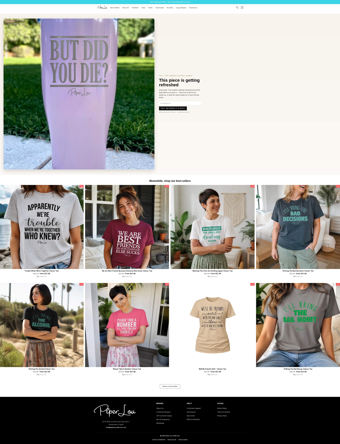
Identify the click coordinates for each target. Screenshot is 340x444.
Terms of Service (223, 412)
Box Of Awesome (162, 419)
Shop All (125, 8)
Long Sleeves (181, 8)
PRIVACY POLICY (183, 439)
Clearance (193, 8)
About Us (159, 408)
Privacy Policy (222, 416)
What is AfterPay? (193, 419)
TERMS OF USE (171, 439)
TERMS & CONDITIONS (158, 439)
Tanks (150, 8)
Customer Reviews (163, 412)
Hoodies (170, 8)
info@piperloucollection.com (116, 427)
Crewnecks (159, 8)
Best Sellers (115, 8)
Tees (143, 8)
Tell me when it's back (173, 108)
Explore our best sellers (170, 386)
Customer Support (194, 408)
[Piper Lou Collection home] (116, 410)
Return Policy (222, 408)
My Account (191, 412)
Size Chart (191, 416)
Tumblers (135, 8)
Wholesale (160, 423)
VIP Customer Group (164, 416)
